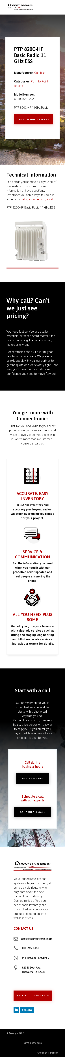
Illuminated (53, 1053)
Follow (27, 1010)
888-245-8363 (32, 778)
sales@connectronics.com (36, 938)
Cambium (40, 72)
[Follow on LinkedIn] (16, 1010)
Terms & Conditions (32, 1043)
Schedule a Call (32, 812)
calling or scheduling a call (37, 199)
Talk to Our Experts (33, 119)
